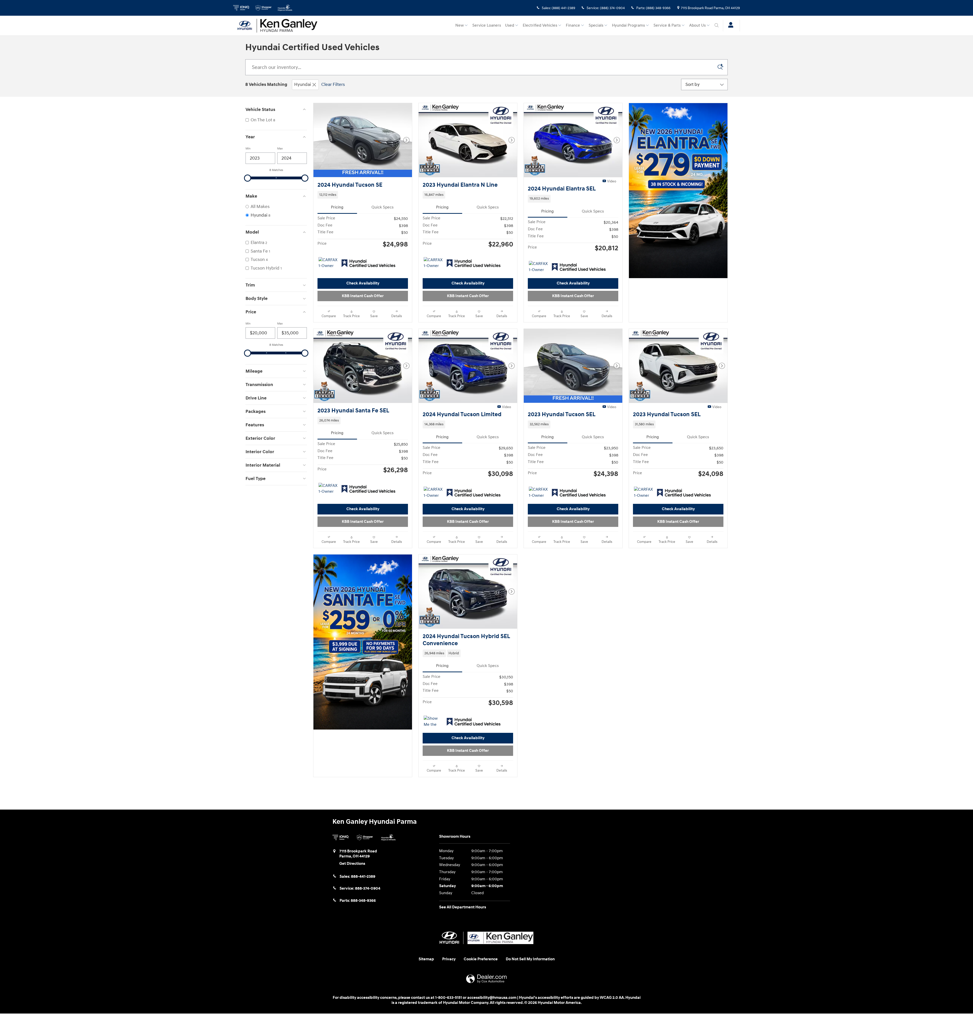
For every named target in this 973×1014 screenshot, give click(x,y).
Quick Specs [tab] (382, 207)
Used (509, 25)
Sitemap (426, 959)
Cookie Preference (481, 959)
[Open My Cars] (729, 25)
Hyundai (302, 84)
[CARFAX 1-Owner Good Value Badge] (328, 263)
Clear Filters (333, 84)
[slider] (247, 178)
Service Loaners (486, 25)
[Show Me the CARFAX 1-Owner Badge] (433, 722)
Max (280, 148)
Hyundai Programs (628, 25)
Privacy (449, 959)
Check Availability (362, 283)
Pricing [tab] (337, 207)
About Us (697, 25)
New (459, 25)
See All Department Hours (462, 907)
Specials (596, 25)
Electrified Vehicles (540, 25)
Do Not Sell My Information (530, 959)
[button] (362, 194)
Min (248, 148)
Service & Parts (667, 25)
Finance (573, 25)
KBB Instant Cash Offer (363, 296)
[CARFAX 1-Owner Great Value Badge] (538, 267)
